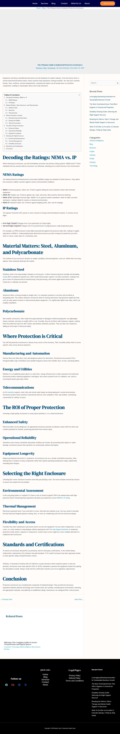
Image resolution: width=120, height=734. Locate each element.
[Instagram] (19, 685)
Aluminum (12, 110)
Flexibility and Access (15, 143)
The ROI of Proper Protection (14, 125)
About (87, 3)
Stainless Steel (13, 107)
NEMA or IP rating (63, 498)
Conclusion (9, 148)
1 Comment (7, 647)
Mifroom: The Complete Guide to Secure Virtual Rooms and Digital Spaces (20, 643)
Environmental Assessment (17, 138)
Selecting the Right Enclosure (15, 136)
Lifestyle (93, 162)
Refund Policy (74, 678)
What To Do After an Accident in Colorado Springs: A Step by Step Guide (103, 712)
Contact (64, 3)
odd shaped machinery (60, 529)
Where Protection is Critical (14, 115)
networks (11, 392)
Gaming (92, 155)
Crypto (92, 151)
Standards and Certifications (14, 146)
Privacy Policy (74, 675)
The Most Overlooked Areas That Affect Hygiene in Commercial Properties (103, 686)
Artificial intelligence (25, 647)
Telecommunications (15, 123)
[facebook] (6, 685)
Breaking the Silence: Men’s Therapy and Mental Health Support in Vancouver (101, 704)
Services (44, 3)
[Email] (13, 685)
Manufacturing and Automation (18, 118)
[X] (25, 685)
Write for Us (76, 3)
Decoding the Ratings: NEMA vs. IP (16, 97)
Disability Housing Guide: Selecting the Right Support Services (101, 695)
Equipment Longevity (15, 133)
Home (35, 3)
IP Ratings (12, 102)
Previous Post (6, 599)
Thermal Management (15, 141)
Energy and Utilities (14, 120)
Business (39, 68)
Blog (53, 3)
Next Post (79, 599)
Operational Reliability (15, 131)
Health (92, 158)
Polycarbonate (13, 113)
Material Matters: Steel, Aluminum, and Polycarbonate (22, 105)
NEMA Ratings (13, 100)
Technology (51, 68)
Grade (5, 277)
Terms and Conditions (75, 681)
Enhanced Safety (14, 128)
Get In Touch (109, 3)
